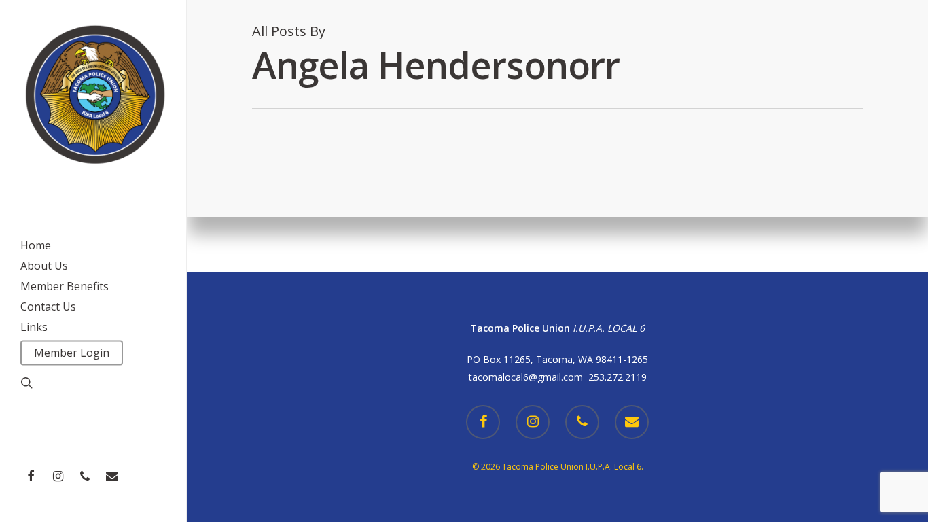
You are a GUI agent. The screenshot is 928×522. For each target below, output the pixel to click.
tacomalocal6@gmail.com (528, 376)
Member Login (71, 352)
